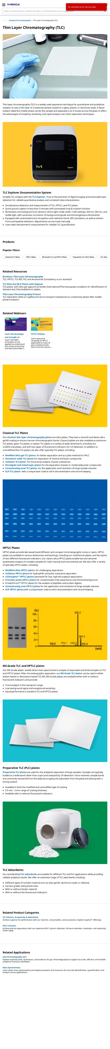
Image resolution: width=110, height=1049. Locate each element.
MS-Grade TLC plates (71, 673)
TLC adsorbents (29, 874)
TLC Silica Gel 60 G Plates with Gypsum (23, 284)
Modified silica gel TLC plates (20, 455)
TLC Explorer (38, 196)
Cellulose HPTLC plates (17, 573)
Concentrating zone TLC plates (21, 468)
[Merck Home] (14, 4)
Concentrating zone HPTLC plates (22, 586)
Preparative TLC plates (14, 772)
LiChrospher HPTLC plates (19, 576)
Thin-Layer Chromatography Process (22, 294)
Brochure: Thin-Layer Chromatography (23, 276)
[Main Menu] (3, 4)
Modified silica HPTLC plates (20, 570)
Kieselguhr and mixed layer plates (23, 465)
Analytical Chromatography (20, 20)
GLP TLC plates (13, 471)
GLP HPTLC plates (14, 589)
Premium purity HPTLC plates (20, 579)
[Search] (105, 11)
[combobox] (55, 10)
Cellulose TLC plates (15, 461)
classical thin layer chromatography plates (29, 437)
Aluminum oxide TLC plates (19, 458)
